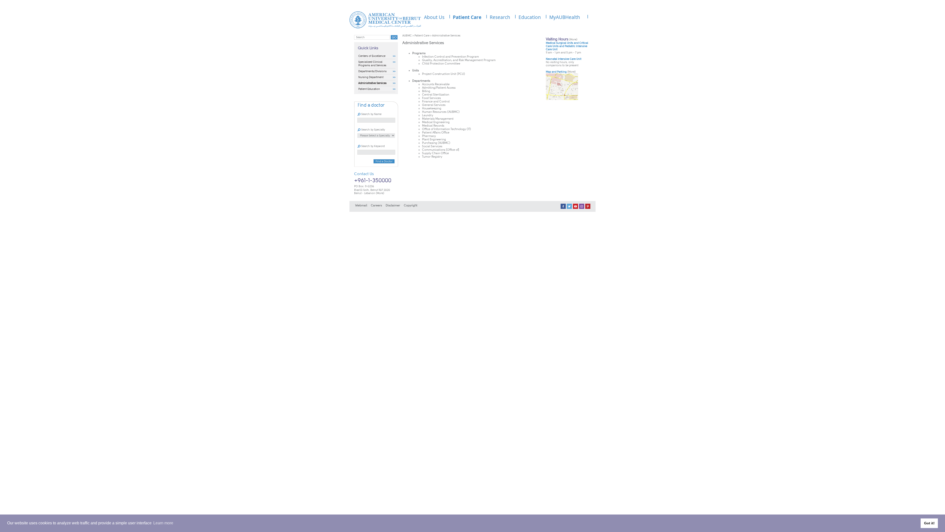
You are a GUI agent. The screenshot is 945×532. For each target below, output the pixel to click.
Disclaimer (393, 205)
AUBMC (407, 35)
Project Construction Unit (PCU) (443, 74)
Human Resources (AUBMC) (441, 112)
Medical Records (433, 125)
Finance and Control (436, 101)
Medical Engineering (436, 122)
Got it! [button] (929, 523)
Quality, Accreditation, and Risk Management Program (459, 60)
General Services (433, 105)
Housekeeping (431, 108)
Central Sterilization (435, 94)
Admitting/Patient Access (439, 87)
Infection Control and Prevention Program (450, 56)
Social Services (432, 146)
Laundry (427, 115)
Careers (376, 205)
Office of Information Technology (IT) (446, 129)
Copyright (410, 205)
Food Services (431, 98)
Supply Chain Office (435, 153)
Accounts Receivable (436, 84)
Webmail (361, 205)
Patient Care (421, 35)
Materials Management (438, 118)
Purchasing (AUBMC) (436, 143)
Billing (426, 91)
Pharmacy (429, 136)
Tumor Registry (432, 156)
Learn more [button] (163, 523)
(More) (380, 193)
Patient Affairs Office (435, 132)
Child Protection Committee (441, 63)
